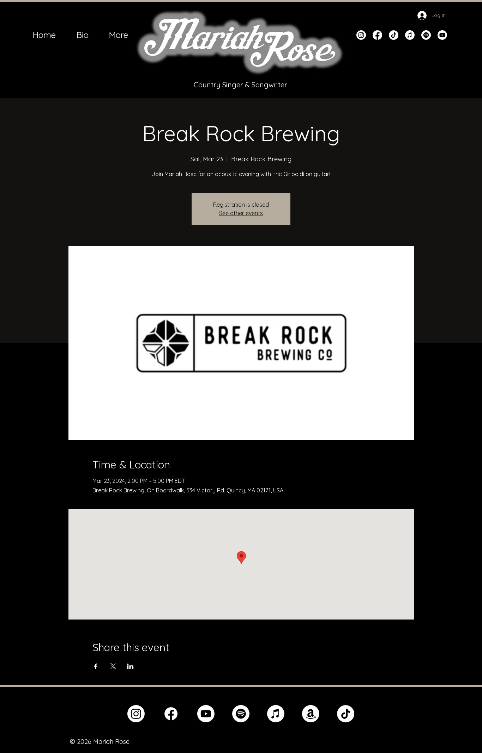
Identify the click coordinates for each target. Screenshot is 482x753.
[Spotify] (426, 35)
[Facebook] (377, 35)
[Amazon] (310, 713)
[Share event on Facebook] (95, 666)
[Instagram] (361, 35)
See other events (241, 213)
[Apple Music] (410, 35)
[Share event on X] (113, 666)
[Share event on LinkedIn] (130, 666)
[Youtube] (442, 35)
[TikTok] (393, 35)
